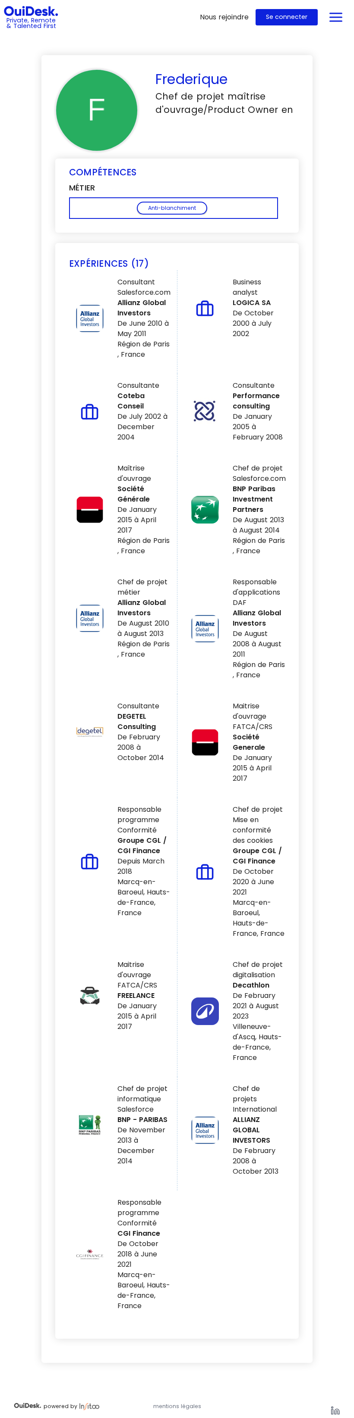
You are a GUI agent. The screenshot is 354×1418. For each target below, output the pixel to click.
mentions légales (177, 1406)
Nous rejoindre (224, 17)
